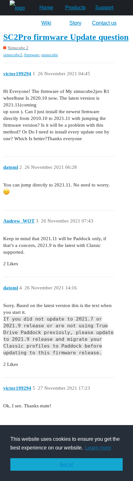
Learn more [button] (98, 447)
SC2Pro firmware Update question (65, 37)
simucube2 (12, 54)
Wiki (46, 23)
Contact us (104, 23)
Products (75, 7)
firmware (31, 54)
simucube (49, 54)
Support (104, 7)
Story (75, 23)
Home (46, 7)
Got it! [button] (67, 464)
